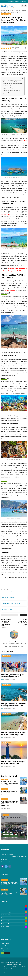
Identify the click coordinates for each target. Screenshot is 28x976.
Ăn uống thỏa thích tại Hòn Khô (12, 90)
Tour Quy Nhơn (11, 10)
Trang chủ (3, 10)
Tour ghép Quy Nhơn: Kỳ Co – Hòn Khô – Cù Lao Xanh (22, 622)
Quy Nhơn (24, 140)
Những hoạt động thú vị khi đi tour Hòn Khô (13, 83)
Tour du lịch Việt (4, 856)
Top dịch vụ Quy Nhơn (6, 857)
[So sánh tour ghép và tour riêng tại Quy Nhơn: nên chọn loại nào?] (23, 781)
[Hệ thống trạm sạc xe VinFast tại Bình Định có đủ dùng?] (23, 790)
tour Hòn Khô (5, 615)
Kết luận (5, 93)
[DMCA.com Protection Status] (5, 952)
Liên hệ (2, 950)
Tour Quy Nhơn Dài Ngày (6, 923)
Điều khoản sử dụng (17, 966)
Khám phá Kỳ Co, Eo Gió (11, 92)
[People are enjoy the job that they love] (14, 663)
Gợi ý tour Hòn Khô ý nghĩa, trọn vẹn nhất (12, 81)
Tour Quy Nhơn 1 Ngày (6, 920)
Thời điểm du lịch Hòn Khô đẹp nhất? (11, 603)
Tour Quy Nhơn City (9, 290)
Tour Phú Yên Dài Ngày (6, 914)
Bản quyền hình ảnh (8, 964)
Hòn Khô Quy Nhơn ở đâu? (8, 597)
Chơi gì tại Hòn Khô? (7, 609)
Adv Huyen (7, 837)
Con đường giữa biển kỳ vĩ (11, 87)
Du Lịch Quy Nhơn (17, 962)
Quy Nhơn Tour (6, 708)
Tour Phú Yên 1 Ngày (6, 911)
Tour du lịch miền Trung (6, 854)
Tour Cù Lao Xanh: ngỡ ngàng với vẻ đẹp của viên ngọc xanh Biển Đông (6, 623)
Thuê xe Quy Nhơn (5, 945)
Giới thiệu (24, 966)
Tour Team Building (5, 926)
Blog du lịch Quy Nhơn (6, 861)
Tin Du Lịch (4, 779)
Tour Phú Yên (4, 859)
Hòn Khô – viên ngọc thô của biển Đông (12, 80)
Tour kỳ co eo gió (5, 808)
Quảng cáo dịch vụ (11, 968)
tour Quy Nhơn (5, 214)
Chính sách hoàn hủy (8, 966)
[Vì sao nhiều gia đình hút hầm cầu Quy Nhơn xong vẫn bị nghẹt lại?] (23, 800)
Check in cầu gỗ (9, 85)
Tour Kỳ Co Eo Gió (5, 943)
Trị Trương (5, 679)
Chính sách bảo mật (5, 948)
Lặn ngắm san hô (9, 88)
